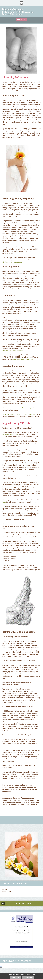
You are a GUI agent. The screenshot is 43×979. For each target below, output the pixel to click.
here (4, 502)
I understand (16, 977)
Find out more (28, 977)
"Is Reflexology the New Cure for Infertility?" (18, 414)
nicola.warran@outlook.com (12, 262)
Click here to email (23, 903)
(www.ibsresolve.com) (10, 434)
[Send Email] (21, 3)
